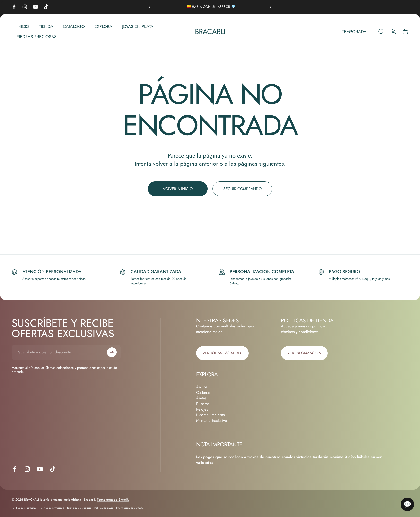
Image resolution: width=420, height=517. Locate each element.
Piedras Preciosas (210, 415)
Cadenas (203, 392)
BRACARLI (210, 31)
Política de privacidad (52, 507)
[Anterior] (150, 7)
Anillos (201, 387)
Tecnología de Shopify (113, 499)
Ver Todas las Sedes (222, 353)
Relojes (202, 409)
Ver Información (304, 353)
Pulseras (202, 403)
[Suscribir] (112, 352)
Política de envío (103, 507)
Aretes (201, 398)
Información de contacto (130, 507)
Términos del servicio (79, 507)
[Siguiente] (269, 7)
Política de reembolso (24, 507)
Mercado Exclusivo (211, 420)
